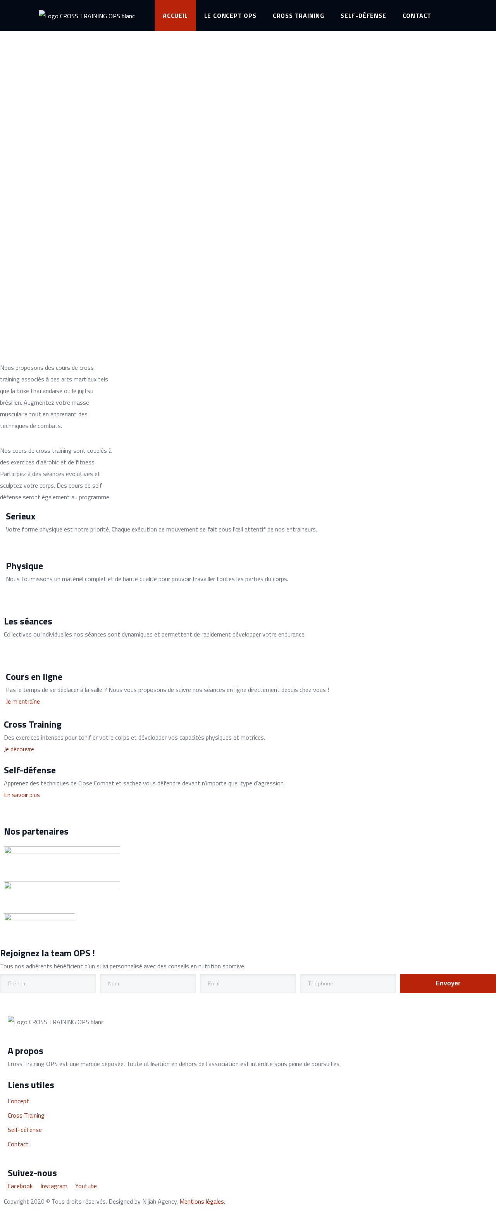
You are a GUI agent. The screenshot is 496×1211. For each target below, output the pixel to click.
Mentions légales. (202, 1201)
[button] (23, 701)
